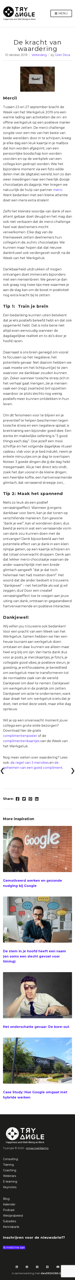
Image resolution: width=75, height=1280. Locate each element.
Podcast (9, 1210)
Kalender (9, 1204)
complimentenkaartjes (21, 741)
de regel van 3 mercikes (29, 763)
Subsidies (9, 1221)
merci (57, 190)
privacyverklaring (37, 1148)
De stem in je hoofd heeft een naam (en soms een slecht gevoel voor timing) (34, 956)
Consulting (10, 1159)
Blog (6, 1199)
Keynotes (9, 1187)
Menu (63, 13)
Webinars (9, 1176)
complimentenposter (20, 736)
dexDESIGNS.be (52, 1273)
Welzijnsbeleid (13, 1215)
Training (8, 1164)
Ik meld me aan (14, 1247)
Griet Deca (62, 55)
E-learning (10, 1181)
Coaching (9, 1170)
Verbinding (39, 55)
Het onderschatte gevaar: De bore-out (36, 1027)
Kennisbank (11, 1227)
